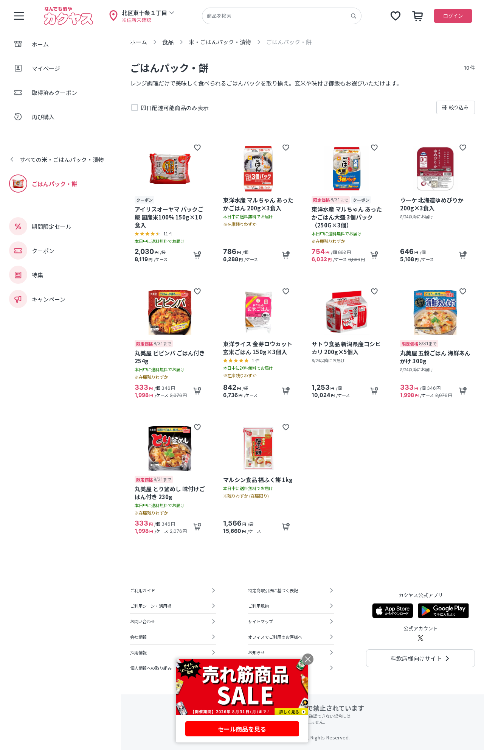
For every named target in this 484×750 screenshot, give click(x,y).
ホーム (138, 42)
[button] (197, 147)
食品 (168, 42)
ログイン (453, 15)
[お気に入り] (395, 16)
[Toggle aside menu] (19, 16)
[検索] (353, 15)
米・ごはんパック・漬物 (220, 42)
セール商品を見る (242, 728)
